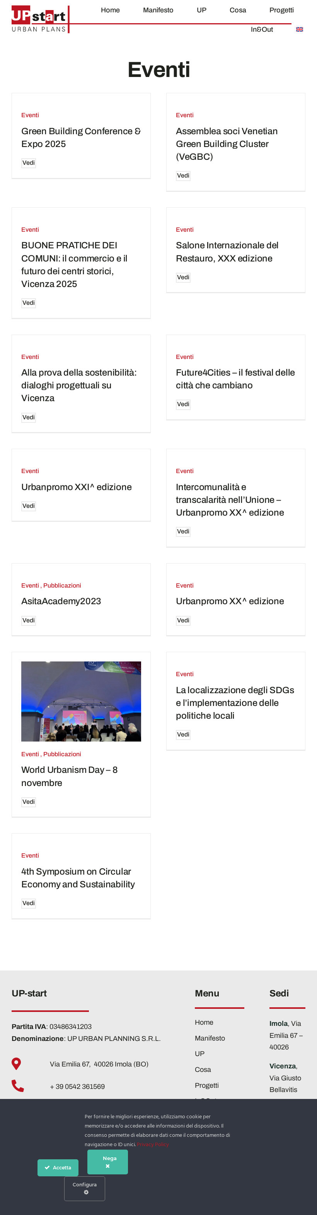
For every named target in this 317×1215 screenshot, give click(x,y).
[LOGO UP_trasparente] (41, 9)
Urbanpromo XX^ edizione (230, 601)
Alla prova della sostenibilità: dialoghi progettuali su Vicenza (79, 385)
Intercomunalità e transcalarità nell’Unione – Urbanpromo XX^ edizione (230, 500)
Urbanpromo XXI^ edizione (76, 487)
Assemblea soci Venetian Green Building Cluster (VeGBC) (227, 144)
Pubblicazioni (62, 585)
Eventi (30, 115)
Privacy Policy (153, 1144)
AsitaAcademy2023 (61, 601)
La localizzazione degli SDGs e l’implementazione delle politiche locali (235, 703)
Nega (110, 1158)
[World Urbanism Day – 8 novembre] (81, 701)
